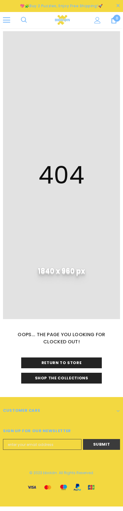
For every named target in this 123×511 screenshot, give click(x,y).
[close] (118, 6)
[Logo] (62, 19)
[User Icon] (97, 20)
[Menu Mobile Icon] (6, 20)
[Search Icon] (30, 20)
